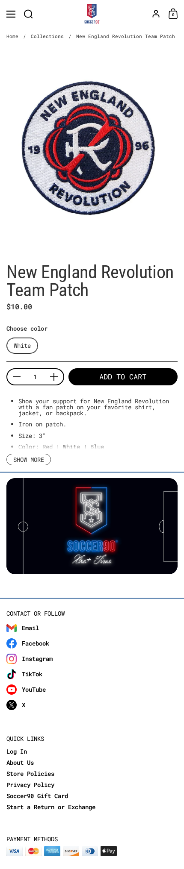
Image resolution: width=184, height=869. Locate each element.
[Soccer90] (92, 14)
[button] (28, 14)
